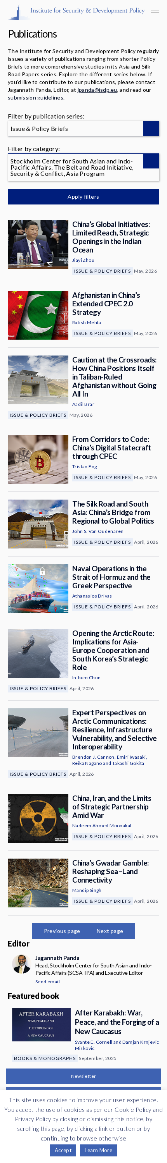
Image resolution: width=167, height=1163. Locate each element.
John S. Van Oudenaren (98, 531)
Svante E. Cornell (94, 1042)
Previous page (62, 931)
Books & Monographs (45, 1058)
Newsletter (83, 1076)
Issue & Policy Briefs (102, 271)
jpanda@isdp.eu (97, 89)
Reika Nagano (87, 763)
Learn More (98, 1150)
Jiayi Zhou (83, 260)
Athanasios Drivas (92, 596)
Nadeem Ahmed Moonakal (101, 825)
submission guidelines (35, 97)
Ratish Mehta (86, 322)
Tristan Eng (84, 466)
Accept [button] (63, 1150)
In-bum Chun (86, 677)
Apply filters (83, 196)
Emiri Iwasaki (131, 757)
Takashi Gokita (128, 763)
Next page (110, 931)
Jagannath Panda (57, 957)
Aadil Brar (83, 404)
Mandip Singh (87, 890)
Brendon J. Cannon (93, 757)
